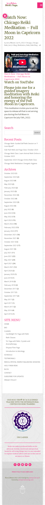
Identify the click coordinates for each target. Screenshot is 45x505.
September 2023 (10, 177)
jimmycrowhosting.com (26, 480)
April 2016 (8, 314)
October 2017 (9, 292)
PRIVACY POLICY (10, 380)
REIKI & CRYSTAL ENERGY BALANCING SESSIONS (22, 362)
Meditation (22, 45)
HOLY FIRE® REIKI (11, 365)
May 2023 (8, 184)
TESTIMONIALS (9, 358)
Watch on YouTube (19, 82)
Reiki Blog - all (35, 45)
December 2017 (10, 289)
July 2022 (7, 209)
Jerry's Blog (12, 45)
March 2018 (8, 281)
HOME (6, 324)
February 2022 (9, 227)
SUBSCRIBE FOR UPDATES (14, 376)
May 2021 (8, 260)
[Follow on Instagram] (22, 464)
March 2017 (8, 307)
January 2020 (9, 274)
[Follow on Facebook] (15, 464)
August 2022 (9, 206)
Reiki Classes (10, 337)
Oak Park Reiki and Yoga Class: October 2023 (21, 150)
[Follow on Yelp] (30, 464)
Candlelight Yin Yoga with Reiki (17, 334)
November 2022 (10, 195)
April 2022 (8, 220)
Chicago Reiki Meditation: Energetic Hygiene (20, 163)
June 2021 (8, 256)
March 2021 (8, 267)
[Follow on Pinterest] (26, 464)
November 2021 (10, 238)
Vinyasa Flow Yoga (13, 347)
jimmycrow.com (34, 478)
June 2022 (8, 213)
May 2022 (8, 216)
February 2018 (9, 285)
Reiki (28, 45)
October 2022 (9, 198)
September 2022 (10, 202)
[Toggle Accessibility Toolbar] (5, 15)
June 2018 (8, 278)
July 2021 (7, 253)
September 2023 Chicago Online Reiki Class (20, 160)
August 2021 (9, 249)
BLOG (6, 369)
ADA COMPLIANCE (27, 472)
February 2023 (9, 188)
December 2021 (10, 234)
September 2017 (10, 296)
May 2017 (8, 299)
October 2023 (9, 173)
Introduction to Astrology (15, 351)
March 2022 (8, 224)
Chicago (29, 43)
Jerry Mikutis (10, 43)
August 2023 (9, 180)
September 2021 (10, 245)
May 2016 (8, 310)
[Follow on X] (18, 464)
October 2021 (9, 242)
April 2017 (8, 303)
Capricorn (26, 104)
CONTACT (7, 373)
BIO (5, 327)
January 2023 (9, 191)
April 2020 (8, 271)
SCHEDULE (8, 355)
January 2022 (9, 231)
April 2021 (8, 263)
